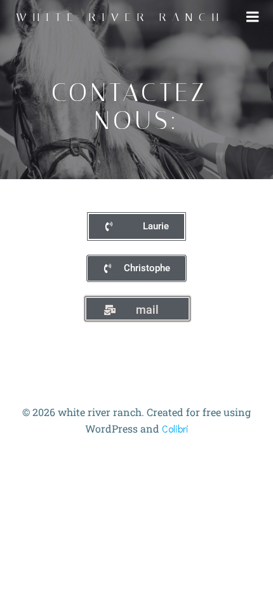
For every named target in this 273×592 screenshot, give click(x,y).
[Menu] (252, 17)
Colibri (175, 428)
